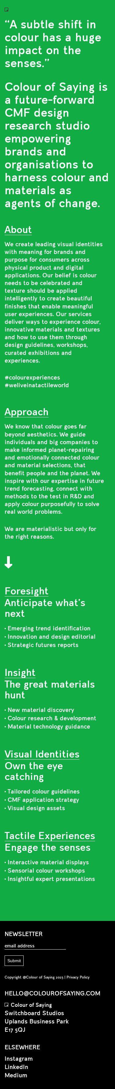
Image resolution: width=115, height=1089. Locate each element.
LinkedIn (16, 1067)
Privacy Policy (78, 977)
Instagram (19, 1059)
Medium (16, 1075)
